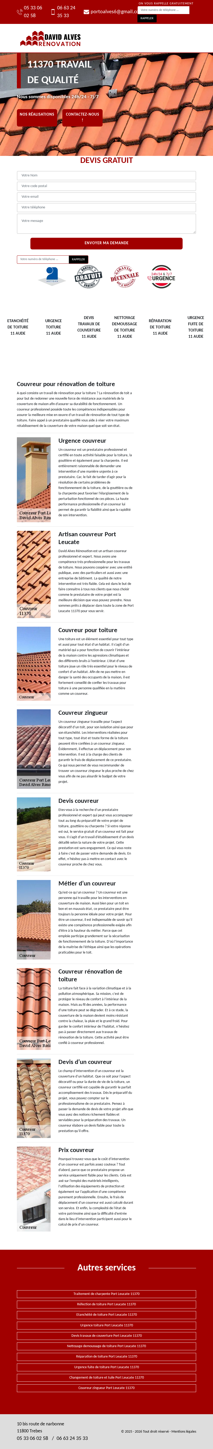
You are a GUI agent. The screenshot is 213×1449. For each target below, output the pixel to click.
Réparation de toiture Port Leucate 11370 (106, 1357)
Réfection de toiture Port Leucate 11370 (106, 1304)
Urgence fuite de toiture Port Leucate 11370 (106, 1367)
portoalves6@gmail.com (114, 12)
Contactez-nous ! (82, 118)
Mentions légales (183, 1432)
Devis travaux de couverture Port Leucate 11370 (106, 1336)
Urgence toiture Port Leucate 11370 (106, 1325)
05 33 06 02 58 (33, 11)
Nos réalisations (37, 115)
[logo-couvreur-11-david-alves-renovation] (50, 38)
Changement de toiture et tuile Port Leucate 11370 (106, 1378)
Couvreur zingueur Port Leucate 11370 (106, 1388)
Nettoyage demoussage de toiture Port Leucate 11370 (106, 1346)
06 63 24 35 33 (66, 11)
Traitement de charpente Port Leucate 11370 (106, 1294)
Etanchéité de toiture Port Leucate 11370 (106, 1315)
